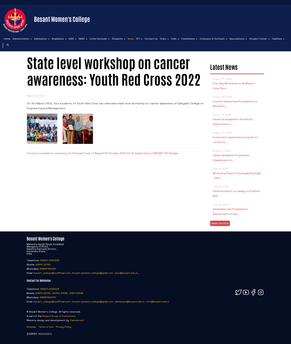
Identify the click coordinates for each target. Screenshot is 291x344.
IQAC (71, 38)
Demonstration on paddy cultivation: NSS (237, 191)
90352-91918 (60, 293)
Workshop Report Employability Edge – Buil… (237, 173)
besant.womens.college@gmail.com (92, 272)
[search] (7, 45)
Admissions (40, 38)
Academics (58, 38)
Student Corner (258, 38)
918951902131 (48, 268)
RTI (138, 38)
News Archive (220, 223)
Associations (237, 38)
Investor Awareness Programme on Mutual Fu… (235, 101)
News (131, 38)
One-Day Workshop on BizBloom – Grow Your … (234, 83)
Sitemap (31, 326)
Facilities (277, 38)
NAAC (82, 38)
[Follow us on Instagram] (260, 295)
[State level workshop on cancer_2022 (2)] (42, 143)
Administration (21, 38)
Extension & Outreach (212, 38)
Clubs (163, 38)
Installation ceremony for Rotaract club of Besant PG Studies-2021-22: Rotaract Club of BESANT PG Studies (108, 153)
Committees (188, 38)
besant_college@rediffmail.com (52, 272)
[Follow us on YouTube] (246, 295)
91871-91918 (76, 293)
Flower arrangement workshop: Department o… (233, 119)
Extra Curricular (98, 38)
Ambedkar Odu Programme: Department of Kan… (230, 209)
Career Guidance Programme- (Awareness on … (231, 155)
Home (7, 38)
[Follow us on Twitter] (238, 295)
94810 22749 (43, 264)
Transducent (77, 320)
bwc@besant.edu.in (126, 272)
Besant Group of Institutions (58, 316)
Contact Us (151, 38)
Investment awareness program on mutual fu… (235, 137)
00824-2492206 (49, 260)
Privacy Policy (63, 326)
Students (117, 38)
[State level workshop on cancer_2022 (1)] (78, 143)
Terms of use (46, 326)
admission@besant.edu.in (129, 301)
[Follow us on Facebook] (253, 295)
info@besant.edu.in (158, 301)
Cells (173, 38)
